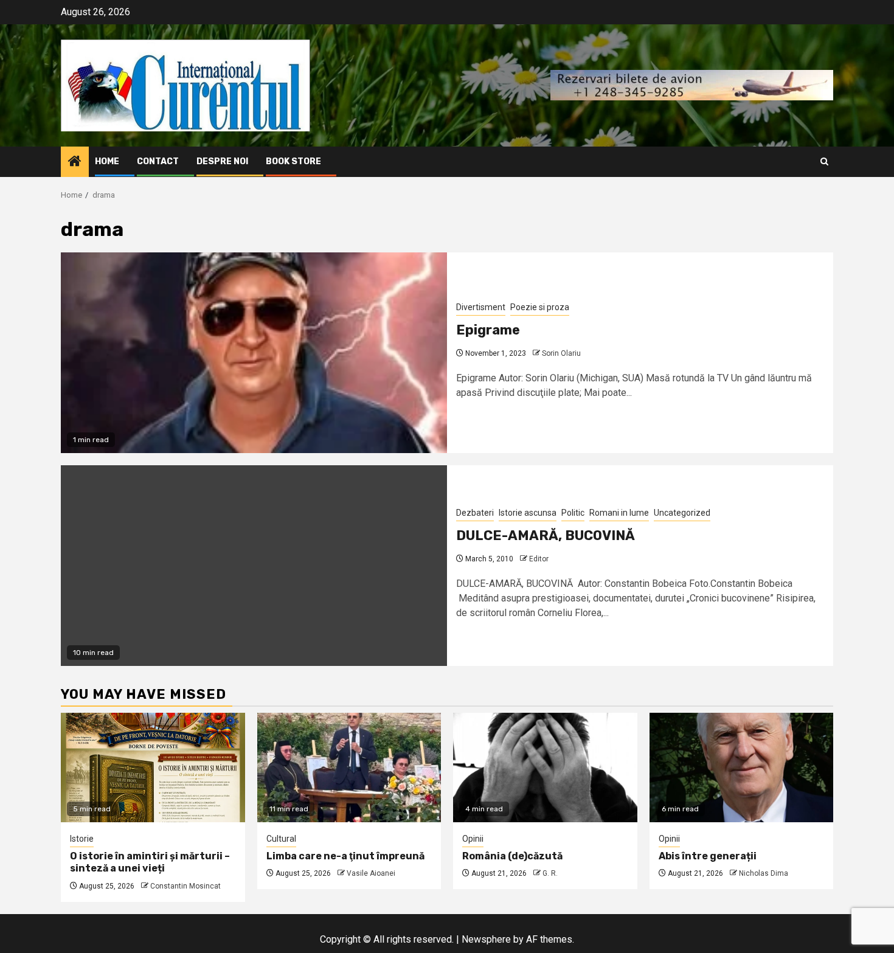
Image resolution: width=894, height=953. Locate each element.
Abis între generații (708, 856)
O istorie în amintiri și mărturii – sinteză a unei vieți (150, 862)
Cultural (281, 839)
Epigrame (488, 330)
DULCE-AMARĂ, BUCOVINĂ (545, 535)
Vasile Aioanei (371, 873)
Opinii (472, 839)
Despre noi (222, 161)
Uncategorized (682, 513)
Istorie (82, 839)
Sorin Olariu (561, 353)
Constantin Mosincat (185, 886)
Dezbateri (475, 513)
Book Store (293, 161)
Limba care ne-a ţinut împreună (345, 856)
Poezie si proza (539, 307)
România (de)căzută (512, 856)
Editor (539, 559)
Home (107, 161)
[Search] (824, 161)
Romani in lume (619, 513)
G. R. (550, 873)
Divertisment (480, 307)
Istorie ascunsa (527, 513)
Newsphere (486, 939)
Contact (158, 161)
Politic (572, 513)
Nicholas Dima (763, 873)
